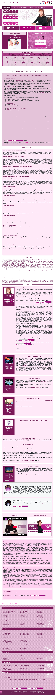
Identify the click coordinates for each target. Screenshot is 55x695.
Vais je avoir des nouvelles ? (8, 649)
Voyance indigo (23, 622)
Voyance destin (40, 634)
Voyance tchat (43, 7)
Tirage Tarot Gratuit (6, 677)
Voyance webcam (23, 611)
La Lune (21, 659)
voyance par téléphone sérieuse (22, 237)
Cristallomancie (23, 655)
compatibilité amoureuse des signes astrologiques (16, 108)
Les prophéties (40, 655)
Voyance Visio (5, 616)
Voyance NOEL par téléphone (8, 642)
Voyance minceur (40, 624)
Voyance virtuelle (40, 612)
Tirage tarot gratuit (18, 37)
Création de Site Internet (28, 692)
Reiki (21, 642)
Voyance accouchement (24, 620)
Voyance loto (5, 617)
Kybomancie (22, 658)
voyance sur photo (10, 105)
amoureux (24, 365)
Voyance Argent (29, 27)
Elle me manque (23, 648)
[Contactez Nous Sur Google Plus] (45, 3)
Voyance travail (40, 635)
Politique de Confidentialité (35, 691)
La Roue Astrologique (7, 669)
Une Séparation (6, 648)
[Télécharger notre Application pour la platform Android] (49, 3)
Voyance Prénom (11, 37)
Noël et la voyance (6, 644)
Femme (40, 36)
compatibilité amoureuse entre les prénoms (15, 110)
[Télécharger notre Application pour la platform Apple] (51, 3)
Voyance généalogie (7, 624)
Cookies (19, 691)
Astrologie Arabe (23, 666)
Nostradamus (5, 640)
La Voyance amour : (7, 647)
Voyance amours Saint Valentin (26, 617)
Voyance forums (23, 612)
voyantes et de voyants (32, 80)
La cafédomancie (6, 659)
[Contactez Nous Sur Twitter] (43, 3)
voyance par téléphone (19, 80)
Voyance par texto (23, 616)
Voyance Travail (45, 27)
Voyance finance (40, 637)
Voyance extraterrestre (41, 620)
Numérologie (25, 7)
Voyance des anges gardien (25, 641)
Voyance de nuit (6, 622)
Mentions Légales (15, 691)
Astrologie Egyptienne (41, 666)
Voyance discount (40, 623)
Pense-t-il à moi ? (23, 649)
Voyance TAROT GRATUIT (25, 635)
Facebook (13, 104)
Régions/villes (37, 7)
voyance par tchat (10, 103)
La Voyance (13, 7)
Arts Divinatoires (6, 655)
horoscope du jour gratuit (25, 439)
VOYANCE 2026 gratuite (7, 641)
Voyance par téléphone (6, 7)
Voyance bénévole (40, 615)
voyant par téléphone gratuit (9, 595)
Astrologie (19, 7)
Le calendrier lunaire (41, 658)
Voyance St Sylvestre (24, 640)
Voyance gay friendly (41, 611)
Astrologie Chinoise (23, 668)
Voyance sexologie (6, 612)
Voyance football (40, 616)
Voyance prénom (23, 624)
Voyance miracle (23, 615)
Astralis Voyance (42, 92)
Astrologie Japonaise (41, 668)
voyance (6, 543)
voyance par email (10, 101)
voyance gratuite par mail (35, 387)
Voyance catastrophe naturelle (25, 644)
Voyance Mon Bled (40, 617)
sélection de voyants (10, 86)
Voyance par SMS (40, 633)
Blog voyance (49, 1)
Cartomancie (5, 674)
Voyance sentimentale (14, 603)
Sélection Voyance (23, 637)
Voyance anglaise (40, 613)
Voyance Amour (13, 27)
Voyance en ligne (6, 634)
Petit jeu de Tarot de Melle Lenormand (27, 674)
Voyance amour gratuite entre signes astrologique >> (40, 47)
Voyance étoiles (6, 623)
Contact (41, 691)
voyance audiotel (44, 501)
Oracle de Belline (40, 674)
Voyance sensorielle (7, 613)
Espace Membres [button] (42, 1)
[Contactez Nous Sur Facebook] (41, 3)
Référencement (35, 692)
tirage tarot (9, 109)
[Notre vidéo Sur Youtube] (47, 3)
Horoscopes (31, 7)
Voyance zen (5, 615)
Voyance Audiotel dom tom (8, 637)
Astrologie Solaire (40, 665)
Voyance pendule (23, 623)
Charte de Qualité (28, 691)
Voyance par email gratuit (24, 634)
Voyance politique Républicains (9, 611)
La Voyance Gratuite (7, 633)
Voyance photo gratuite (24, 633)
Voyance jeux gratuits (24, 613)
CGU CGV (23, 691)
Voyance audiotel (6, 603)
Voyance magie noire (41, 622)
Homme (40, 37)
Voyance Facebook (6, 620)
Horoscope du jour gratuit (24, 665)
